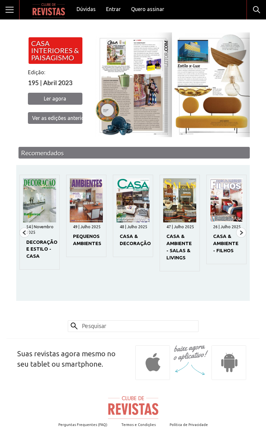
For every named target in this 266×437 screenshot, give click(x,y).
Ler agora (55, 98)
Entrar (113, 9)
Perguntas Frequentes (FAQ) (82, 425)
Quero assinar (147, 9)
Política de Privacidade (189, 425)
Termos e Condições (138, 425)
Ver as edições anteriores (57, 118)
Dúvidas (86, 9)
